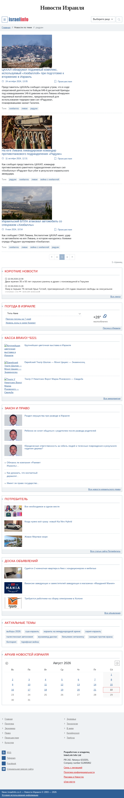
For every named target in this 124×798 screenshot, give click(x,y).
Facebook (11, 763)
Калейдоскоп (73, 733)
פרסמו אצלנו (69, 782)
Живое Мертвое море (36, 537)
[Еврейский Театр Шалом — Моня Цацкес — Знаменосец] (13, 367)
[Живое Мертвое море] (13, 541)
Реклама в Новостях (74, 777)
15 (111, 684)
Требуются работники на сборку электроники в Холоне (54, 598)
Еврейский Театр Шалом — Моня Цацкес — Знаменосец (55, 362)
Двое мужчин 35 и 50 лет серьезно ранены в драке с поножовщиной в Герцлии (47, 281)
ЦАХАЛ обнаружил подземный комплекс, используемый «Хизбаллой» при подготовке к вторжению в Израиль (33, 73)
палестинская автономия (19, 637)
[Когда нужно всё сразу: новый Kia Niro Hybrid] (13, 526)
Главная (9, 719)
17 (29, 689)
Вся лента (115, 296)
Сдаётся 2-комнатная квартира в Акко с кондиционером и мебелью (60, 568)
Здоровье (71, 719)
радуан (34, 108)
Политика (9, 724)
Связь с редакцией (73, 767)
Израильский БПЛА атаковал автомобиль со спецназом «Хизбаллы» (32, 223)
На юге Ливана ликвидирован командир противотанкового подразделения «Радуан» (32, 152)
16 (12, 689)
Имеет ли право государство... (23, 483)
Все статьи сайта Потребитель (105, 551)
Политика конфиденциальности (79, 772)
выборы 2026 (13, 631)
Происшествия (65, 81)
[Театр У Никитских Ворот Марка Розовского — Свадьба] (13, 386)
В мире (70, 728)
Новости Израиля (62, 8)
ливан (24, 108)
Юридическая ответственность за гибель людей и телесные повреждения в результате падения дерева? (71, 447)
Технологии (72, 724)
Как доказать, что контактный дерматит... (22, 474)
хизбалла (14, 108)
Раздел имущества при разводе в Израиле (47, 416)
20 (78, 689)
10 (29, 684)
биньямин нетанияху (73, 637)
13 (78, 684)
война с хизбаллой (50, 179)
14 (95, 684)
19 (62, 689)
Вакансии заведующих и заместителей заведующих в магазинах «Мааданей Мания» (70, 583)
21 (95, 689)
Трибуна (71, 738)
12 (62, 684)
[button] (15, 19)
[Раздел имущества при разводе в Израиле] (13, 420)
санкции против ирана (101, 637)
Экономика (10, 728)
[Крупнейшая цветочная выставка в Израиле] (13, 350)
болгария (11, 642)
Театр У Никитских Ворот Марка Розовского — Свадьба (54, 379)
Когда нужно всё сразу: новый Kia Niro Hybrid (48, 521)
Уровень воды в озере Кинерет (21, 323)
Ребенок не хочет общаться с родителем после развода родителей (60, 431)
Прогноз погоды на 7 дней (18, 319)
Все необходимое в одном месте (42, 506)
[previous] (6, 663)
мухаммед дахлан (47, 637)
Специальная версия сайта (20, 769)
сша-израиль (32, 631)
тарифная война (30, 642)
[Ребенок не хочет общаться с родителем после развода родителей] (13, 435)
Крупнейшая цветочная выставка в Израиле (48, 345)
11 (45, 684)
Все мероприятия (111, 398)
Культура (9, 742)
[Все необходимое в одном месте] (13, 511)
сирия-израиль (93, 631)
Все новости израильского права (104, 489)
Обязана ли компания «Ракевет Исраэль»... (24, 464)
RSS (9, 752)
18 (45, 689)
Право (8, 733)
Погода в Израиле (111, 328)
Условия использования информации (20, 795)
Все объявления (112, 613)
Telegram (11, 758)
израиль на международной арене (62, 631)
